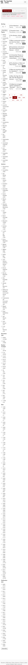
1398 (15, 97)
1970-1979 (4, 551)
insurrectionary (4, 88)
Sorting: (3, 24)
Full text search (7, 11)
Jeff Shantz (4, 318)
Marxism (4, 126)
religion (4, 95)
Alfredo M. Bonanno (4, 285)
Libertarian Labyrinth (4, 144)
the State (4, 136)
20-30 (4, 360)
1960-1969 (4, 546)
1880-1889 (4, 505)
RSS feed (8, 662)
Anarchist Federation (4, 190)
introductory (4, 123)
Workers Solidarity (4, 115)
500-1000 (4, 397)
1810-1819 (4, 469)
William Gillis (4, 251)
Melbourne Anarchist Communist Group (4, 293)
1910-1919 (4, 520)
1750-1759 (4, 439)
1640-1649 (4, 423)
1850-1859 (4, 490)
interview (4, 42)
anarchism (4, 160)
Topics (21, 662)
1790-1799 (4, 459)
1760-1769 (4, 444)
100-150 (4, 376)
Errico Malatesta (4, 240)
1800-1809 (4, 464)
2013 (4, 599)
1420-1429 (4, 408)
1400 (23, 97)
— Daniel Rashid (17, 42)
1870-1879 (4, 500)
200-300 (4, 387)
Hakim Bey (4, 256)
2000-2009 (4, 566)
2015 (4, 606)
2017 (4, 613)
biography (4, 153)
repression (4, 157)
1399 (19, 97)
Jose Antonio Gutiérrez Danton (4, 263)
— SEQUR (17, 49)
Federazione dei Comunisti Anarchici (4, 301)
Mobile (12, 664)
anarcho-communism (4, 106)
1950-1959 (4, 540)
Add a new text (18, 664)
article (4, 338)
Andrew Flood (4, 227)
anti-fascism (4, 149)
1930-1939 (4, 530)
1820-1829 (4, 474)
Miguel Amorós (4, 307)
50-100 (4, 371)
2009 (4, 585)
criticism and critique (4, 47)
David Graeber (4, 195)
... (17, 95)
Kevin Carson (4, 180)
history (4, 35)
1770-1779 (4, 449)
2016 (4, 609)
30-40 (4, 363)
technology (4, 98)
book (4, 341)
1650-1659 (4, 429)
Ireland (4, 102)
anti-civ (4, 67)
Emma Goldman (4, 269)
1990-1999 (4, 561)
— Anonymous (17, 57)
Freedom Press (4, 185)
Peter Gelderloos (4, 312)
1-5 (4, 349)
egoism (4, 91)
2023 (4, 634)
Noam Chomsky (4, 217)
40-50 (4, 367)
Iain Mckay (4, 175)
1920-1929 (4, 525)
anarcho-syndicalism (4, 53)
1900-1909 (4, 515)
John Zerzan (4, 323)
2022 (4, 630)
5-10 (4, 353)
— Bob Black (17, 64)
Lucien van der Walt (4, 234)
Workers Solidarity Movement (4, 206)
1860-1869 (4, 495)
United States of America (4, 74)
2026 (4, 645)
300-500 (4, 392)
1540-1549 (4, 418)
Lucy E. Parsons (4, 329)
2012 (4, 595)
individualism (4, 38)
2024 (4, 637)
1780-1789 (4, 454)
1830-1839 (4, 479)
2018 (4, 616)
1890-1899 (4, 510)
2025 (4, 641)
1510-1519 (4, 413)
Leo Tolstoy (4, 212)
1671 (13, 100)
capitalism (4, 79)
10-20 (4, 356)
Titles (13, 662)
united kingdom (4, 83)
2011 (4, 592)
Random (3, 662)
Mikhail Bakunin (4, 246)
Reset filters (4, 30)
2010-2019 (4, 571)
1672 (17, 100)
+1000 (4, 401)
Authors (17, 662)
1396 (21, 95)
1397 (10, 97)
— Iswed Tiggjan (17, 78)
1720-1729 (4, 434)
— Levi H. (17, 36)
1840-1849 (4, 484)
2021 (4, 627)
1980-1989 (4, 556)
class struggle (4, 130)
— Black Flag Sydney (17, 26)
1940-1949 (4, 535)
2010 (4, 588)
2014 (4, 602)
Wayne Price (4, 200)
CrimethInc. (4, 170)
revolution (4, 57)
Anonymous (4, 167)
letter (4, 119)
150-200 (4, 381)
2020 (4, 623)
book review (4, 62)
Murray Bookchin (4, 274)
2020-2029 (4, 576)
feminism (4, 110)
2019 (4, 620)
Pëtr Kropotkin (4, 279)
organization (4, 140)
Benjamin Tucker (4, 222)
